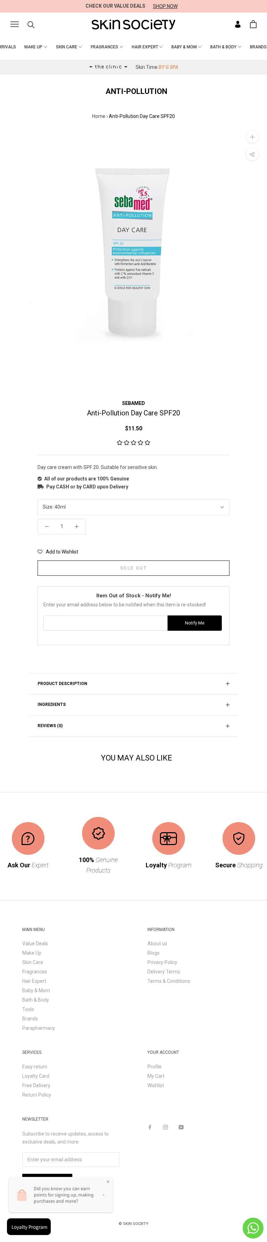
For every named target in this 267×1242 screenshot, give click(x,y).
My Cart (155, 1076)
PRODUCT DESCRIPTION (62, 683)
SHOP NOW (165, 6)
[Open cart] (253, 24)
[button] (133, 443)
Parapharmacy (38, 1028)
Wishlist (155, 1085)
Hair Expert (34, 981)
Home (98, 116)
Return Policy (36, 1095)
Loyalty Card (35, 1076)
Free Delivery (36, 1085)
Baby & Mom (36, 990)
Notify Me (194, 623)
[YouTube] (181, 1127)
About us (157, 943)
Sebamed (133, 403)
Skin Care (32, 962)
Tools (28, 1009)
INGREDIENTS (52, 704)
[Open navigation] (14, 24)
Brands (30, 1018)
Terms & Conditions (168, 981)
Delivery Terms (163, 971)
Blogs (153, 953)
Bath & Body (35, 1000)
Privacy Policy (162, 962)
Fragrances (34, 971)
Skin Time (157, 67)
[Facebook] (149, 1127)
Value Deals (35, 943)
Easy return (34, 1066)
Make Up (31, 953)
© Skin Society (133, 1223)
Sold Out (133, 568)
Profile (154, 1066)
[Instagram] (165, 1127)
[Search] (31, 24)
